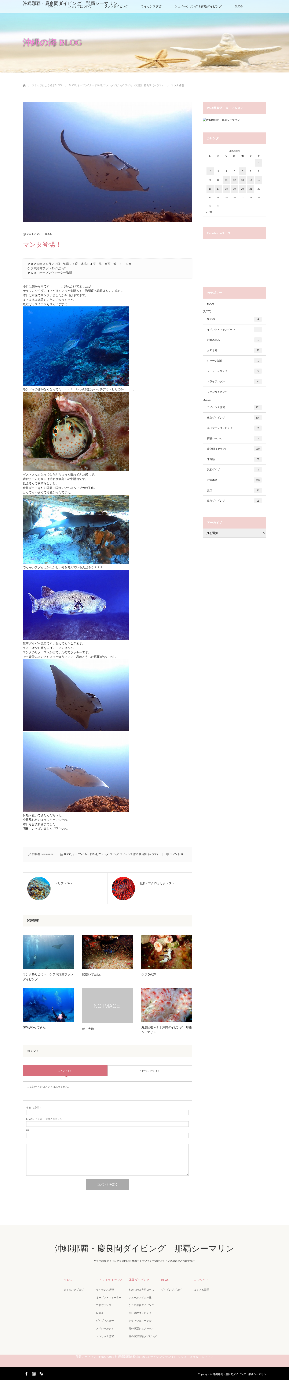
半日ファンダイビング (233, 428)
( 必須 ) (33, 1107)
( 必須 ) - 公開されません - (44, 1119)
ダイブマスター (105, 1320)
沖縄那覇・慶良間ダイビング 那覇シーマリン (70, 3)
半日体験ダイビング (140, 1313)
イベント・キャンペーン (233, 329)
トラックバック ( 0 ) (149, 1070)
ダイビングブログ (73, 1289)
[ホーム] (24, 80)
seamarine (47, 854)
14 (250, 180)
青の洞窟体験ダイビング (143, 1336)
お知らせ (233, 350)
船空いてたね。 (92, 974)
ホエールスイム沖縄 (140, 1297)
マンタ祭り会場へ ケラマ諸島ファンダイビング (48, 977)
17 (218, 189)
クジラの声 (148, 974)
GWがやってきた (34, 1027)
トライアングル (233, 381)
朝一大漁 (88, 1029)
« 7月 (209, 212)
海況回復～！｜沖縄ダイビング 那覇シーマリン (166, 1030)
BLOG (238, 6)
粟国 (233, 490)
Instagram (33, 1373)
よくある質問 (201, 1289)
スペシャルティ (105, 1328)
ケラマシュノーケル (140, 1320)
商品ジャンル (233, 438)
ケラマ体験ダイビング (141, 1305)
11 (226, 180)
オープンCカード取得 (84, 854)
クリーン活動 (233, 360)
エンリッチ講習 (105, 1336)
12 (234, 180)
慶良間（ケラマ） (149, 854)
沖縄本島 (233, 480)
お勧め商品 (233, 339)
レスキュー (102, 1313)
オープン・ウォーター (108, 1297)
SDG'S (233, 319)
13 (242, 180)
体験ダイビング (233, 417)
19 (234, 189)
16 (210, 189)
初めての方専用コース (141, 1289)
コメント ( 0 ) (65, 1070)
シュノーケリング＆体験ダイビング (198, 6)
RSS (41, 1373)
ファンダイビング (108, 854)
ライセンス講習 (151, 6)
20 (242, 189)
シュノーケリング (233, 371)
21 (250, 189)
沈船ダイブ (233, 469)
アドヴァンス (103, 1305)
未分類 (233, 459)
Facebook (26, 1373)
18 (226, 189)
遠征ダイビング (233, 500)
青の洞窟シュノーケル (141, 1328)
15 (258, 180)
